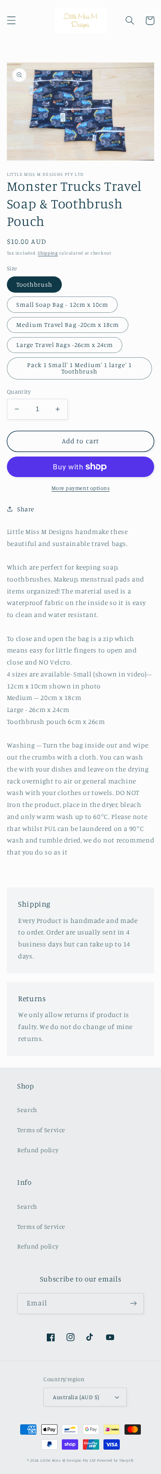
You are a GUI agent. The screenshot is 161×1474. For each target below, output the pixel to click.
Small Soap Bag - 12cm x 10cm (62, 304)
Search (27, 1109)
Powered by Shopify (115, 1460)
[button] (11, 20)
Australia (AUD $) (76, 1397)
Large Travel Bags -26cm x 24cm (64, 344)
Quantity (18, 391)
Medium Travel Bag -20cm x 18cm (67, 324)
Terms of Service (41, 1129)
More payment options (81, 488)
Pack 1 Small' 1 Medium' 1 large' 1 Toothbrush (79, 368)
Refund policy (37, 1150)
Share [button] (25, 509)
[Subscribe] (133, 1303)
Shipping (48, 252)
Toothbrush (34, 284)
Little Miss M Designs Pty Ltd (68, 1460)
